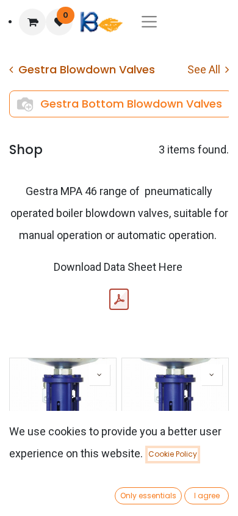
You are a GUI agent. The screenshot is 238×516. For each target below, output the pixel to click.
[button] (99, 374)
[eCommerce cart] (32, 22)
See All (205, 69)
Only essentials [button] (148, 495)
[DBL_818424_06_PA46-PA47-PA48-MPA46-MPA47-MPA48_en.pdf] (119, 299)
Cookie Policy (172, 454)
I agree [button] (207, 495)
